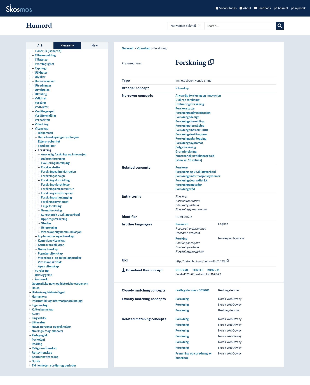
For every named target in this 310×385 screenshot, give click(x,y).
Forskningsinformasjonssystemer (197, 176)
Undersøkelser (45, 81)
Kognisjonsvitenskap (51, 240)
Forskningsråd (185, 189)
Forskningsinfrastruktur (57, 189)
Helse (35, 288)
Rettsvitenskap (42, 352)
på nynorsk (298, 8)
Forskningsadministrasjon (58, 171)
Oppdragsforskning (54, 219)
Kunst (36, 314)
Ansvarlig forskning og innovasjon (63, 154)
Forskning (44, 150)
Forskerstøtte (50, 167)
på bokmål (281, 8)
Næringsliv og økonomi (47, 331)
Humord (39, 25)
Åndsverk (41, 279)
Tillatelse (41, 59)
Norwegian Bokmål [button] (184, 25)
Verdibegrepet (45, 111)
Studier (46, 223)
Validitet (40, 98)
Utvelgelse (42, 90)
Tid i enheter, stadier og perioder (54, 365)
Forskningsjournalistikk (191, 180)
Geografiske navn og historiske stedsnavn (60, 283)
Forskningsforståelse (55, 184)
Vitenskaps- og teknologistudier (59, 258)
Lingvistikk (39, 318)
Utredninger (43, 85)
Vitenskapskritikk (50, 262)
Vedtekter (42, 107)
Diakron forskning (53, 158)
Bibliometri (45, 133)
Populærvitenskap (50, 253)
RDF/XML (182, 270)
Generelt (128, 48)
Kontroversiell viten (51, 245)
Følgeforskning (51, 206)
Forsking (181, 238)
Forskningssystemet (55, 202)
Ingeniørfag (40, 305)
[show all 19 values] (188, 160)
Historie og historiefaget (48, 292)
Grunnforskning (51, 210)
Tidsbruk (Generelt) (48, 51)
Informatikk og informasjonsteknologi (57, 301)
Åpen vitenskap (48, 266)
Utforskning (49, 227)
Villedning (41, 124)
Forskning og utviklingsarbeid (195, 172)
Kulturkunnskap (42, 309)
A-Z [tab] (40, 45)
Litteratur (38, 322)
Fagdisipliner (47, 146)
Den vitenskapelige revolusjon (58, 137)
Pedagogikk (40, 335)
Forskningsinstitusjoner (57, 193)
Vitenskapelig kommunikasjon (61, 232)
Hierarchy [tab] (67, 45)
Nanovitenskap (48, 249)
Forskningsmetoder (188, 184)
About (246, 8)
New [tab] (94, 45)
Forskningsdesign (53, 176)
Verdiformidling (45, 115)
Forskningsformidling (55, 180)
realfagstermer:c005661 (192, 290)
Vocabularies (228, 8)
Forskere (181, 167)
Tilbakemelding (45, 55)
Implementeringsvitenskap (56, 236)
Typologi (40, 68)
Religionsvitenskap (44, 348)
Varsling (40, 102)
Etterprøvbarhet (49, 141)
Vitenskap (41, 128)
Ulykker (40, 77)
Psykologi (38, 339)
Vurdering (42, 270)
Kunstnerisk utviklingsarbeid (60, 214)
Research (181, 224)
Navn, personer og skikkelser (51, 326)
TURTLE (197, 270)
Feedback (264, 8)
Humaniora (39, 296)
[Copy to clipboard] (211, 62)
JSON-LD (213, 270)
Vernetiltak (42, 120)
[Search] (280, 26)
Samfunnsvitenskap (45, 357)
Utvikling (41, 94)
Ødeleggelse (43, 275)
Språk (36, 361)
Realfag (37, 344)
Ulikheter (41, 72)
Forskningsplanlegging (56, 197)
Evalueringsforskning (55, 163)
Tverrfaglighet (44, 64)
